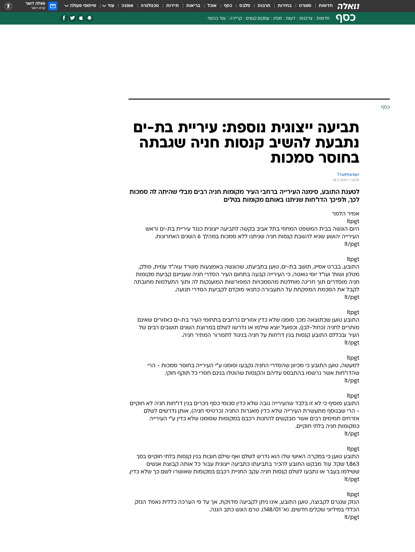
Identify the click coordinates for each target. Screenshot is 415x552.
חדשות (326, 6)
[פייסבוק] (64, 18)
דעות (290, 19)
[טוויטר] (72, 18)
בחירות (285, 6)
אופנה (127, 6)
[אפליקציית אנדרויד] (89, 18)
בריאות (193, 6)
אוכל (212, 6)
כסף (228, 6)
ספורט (305, 6)
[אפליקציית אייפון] (81, 18)
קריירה (236, 19)
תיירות (172, 6)
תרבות (264, 6)
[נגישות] (8, 6)
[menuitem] (322, 6)
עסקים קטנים (257, 19)
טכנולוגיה (150, 6)
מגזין (277, 19)
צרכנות (306, 19)
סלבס (244, 6)
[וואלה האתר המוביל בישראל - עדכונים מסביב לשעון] (348, 6)
